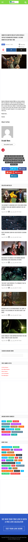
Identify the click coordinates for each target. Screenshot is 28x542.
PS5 (22, 471)
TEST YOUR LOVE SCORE (14, 528)
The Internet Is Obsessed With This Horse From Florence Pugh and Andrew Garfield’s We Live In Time (14, 207)
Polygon (21, 426)
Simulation (10, 452)
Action (4, 452)
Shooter (17, 471)
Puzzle (15, 468)
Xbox (13, 465)
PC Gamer (14, 434)
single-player (20, 465)
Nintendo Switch (15, 473)
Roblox (17, 429)
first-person (5, 473)
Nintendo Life (5, 426)
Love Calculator (5, 373)
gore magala (6, 158)
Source (3, 117)
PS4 (16, 460)
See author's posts (8, 144)
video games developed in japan (16, 162)
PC (11, 449)
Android (11, 457)
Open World (10, 460)
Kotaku (3, 44)
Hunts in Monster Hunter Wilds (8, 101)
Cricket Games (5, 367)
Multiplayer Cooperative (8, 463)
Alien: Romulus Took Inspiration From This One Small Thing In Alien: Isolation (14, 337)
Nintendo (4, 468)
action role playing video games (16, 156)
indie (3, 460)
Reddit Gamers (6, 434)
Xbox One (4, 457)
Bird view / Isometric (7, 471)
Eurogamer (14, 426)
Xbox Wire (15, 421)
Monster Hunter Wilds (8, 160)
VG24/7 (3, 421)
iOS (20, 457)
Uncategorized (6, 432)
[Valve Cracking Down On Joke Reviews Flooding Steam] (14, 223)
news (20, 460)
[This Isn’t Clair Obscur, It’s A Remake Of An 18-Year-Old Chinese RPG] (14, 274)
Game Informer (9, 429)
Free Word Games (6, 369)
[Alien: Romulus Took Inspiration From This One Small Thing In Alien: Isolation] (14, 326)
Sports (7, 162)
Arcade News (5, 140)
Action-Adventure (6, 447)
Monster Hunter (20, 158)
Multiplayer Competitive (8, 455)
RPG (16, 457)
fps (10, 468)
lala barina (13, 158)
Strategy (19, 455)
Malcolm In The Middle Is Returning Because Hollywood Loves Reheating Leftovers (13, 259)
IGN (3, 429)
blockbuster (5, 449)
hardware (16, 447)
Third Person (18, 449)
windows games (14, 164)
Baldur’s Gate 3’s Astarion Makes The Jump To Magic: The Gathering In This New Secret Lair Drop (13, 310)
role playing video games (19, 160)
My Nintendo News (16, 424)
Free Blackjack (5, 375)
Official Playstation (17, 432)
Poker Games (5, 371)
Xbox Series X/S (6, 465)
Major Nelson (5, 424)
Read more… (4, 114)
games (18, 463)
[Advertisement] (14, 16)
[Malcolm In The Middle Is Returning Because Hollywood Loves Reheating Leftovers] (14, 248)
